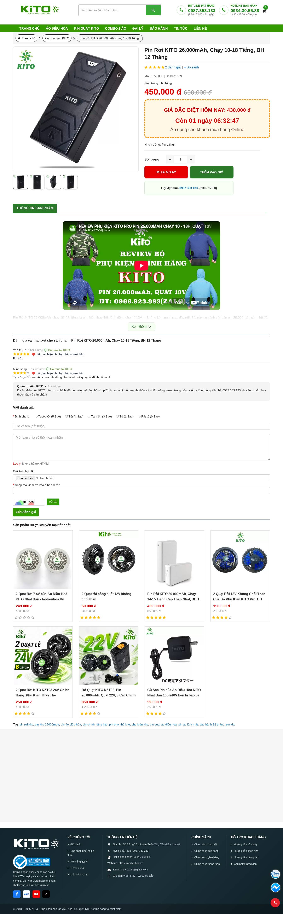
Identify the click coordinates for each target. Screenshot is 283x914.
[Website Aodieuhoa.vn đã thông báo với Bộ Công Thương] (31, 862)
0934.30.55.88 (245, 10)
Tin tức (180, 28)
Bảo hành (159, 28)
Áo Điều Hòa (57, 28)
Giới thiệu (75, 844)
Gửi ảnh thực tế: (23, 471)
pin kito (230, 724)
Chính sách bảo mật (205, 844)
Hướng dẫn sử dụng (245, 844)
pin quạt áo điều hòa (163, 724)
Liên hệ (200, 28)
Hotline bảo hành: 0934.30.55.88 (131, 857)
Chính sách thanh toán (207, 864)
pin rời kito (26, 724)
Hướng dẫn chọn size (246, 850)
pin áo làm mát (188, 724)
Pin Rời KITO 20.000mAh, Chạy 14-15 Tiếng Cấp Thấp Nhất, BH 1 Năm (173, 599)
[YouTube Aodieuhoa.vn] (36, 894)
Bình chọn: (22, 416)
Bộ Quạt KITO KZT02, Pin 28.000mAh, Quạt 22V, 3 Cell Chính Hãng (109, 695)
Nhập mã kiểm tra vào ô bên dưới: (37, 485)
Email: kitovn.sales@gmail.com (130, 869)
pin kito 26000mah (47, 724)
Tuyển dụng (77, 868)
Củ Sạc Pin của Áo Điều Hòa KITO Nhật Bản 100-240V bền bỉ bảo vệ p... (174, 695)
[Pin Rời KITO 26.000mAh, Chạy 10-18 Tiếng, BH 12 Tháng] (76, 109)
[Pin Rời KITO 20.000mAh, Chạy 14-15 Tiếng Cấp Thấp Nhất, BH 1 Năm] (174, 560)
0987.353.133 (201, 10)
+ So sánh (191, 67)
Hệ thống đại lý (78, 861)
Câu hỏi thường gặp (245, 864)
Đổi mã (53, 502)
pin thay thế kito (119, 724)
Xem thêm (139, 326)
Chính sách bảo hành (206, 850)
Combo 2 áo (115, 28)
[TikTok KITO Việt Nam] (46, 894)
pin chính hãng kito (95, 724)
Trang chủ (29, 28)
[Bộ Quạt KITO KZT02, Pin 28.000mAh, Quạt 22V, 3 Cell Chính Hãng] (108, 656)
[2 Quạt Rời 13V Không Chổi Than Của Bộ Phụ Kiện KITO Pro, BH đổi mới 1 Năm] (240, 560)
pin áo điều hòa (71, 724)
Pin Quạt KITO (86, 28)
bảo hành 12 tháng (212, 724)
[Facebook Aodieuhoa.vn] (17, 894)
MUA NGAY (166, 172)
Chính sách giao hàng (206, 857)
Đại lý (137, 28)
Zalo (26, 894)
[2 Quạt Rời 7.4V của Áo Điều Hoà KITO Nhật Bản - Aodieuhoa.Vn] (43, 560)
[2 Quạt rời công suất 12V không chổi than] (108, 560)
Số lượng (151, 159)
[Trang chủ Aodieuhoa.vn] (36, 843)
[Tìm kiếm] (153, 10)
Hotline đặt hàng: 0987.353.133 (131, 850)
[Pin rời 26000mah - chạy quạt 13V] (20, 182)
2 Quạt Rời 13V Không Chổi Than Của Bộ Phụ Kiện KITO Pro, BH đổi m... (239, 599)
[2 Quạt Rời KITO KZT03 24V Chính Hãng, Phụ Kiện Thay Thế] (43, 656)
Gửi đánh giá (26, 512)
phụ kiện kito (140, 724)
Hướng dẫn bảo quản (246, 857)
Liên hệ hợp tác (79, 874)
